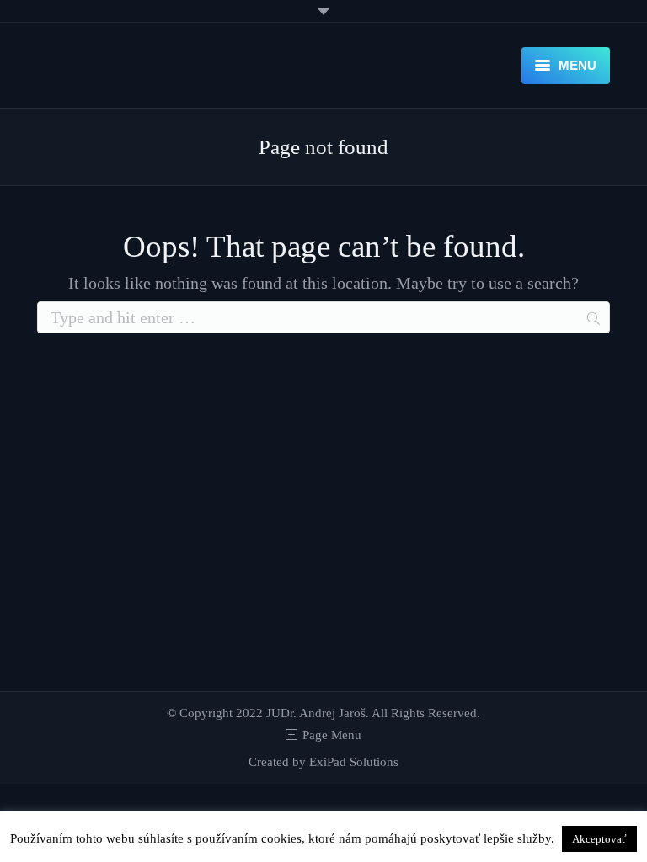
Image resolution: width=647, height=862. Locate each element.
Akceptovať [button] (599, 839)
